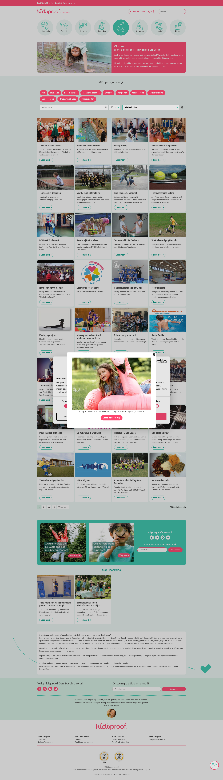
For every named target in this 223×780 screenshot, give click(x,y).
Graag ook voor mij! (111, 418)
